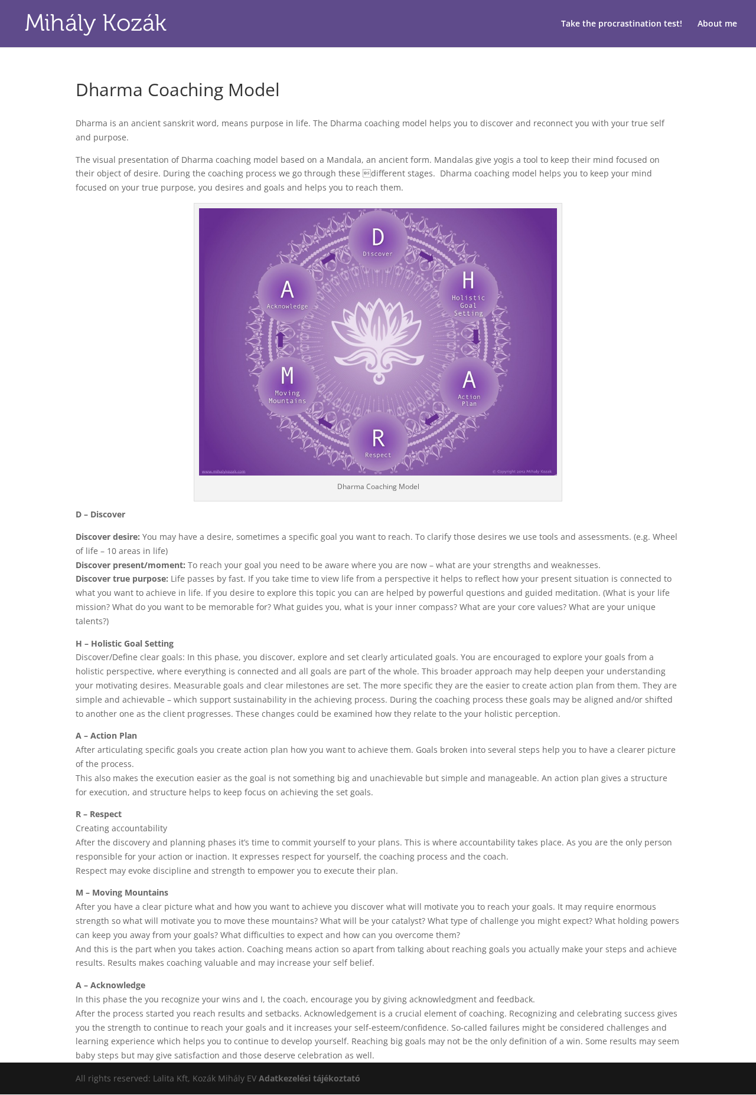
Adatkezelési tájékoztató (309, 1078)
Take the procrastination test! (621, 24)
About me (717, 24)
